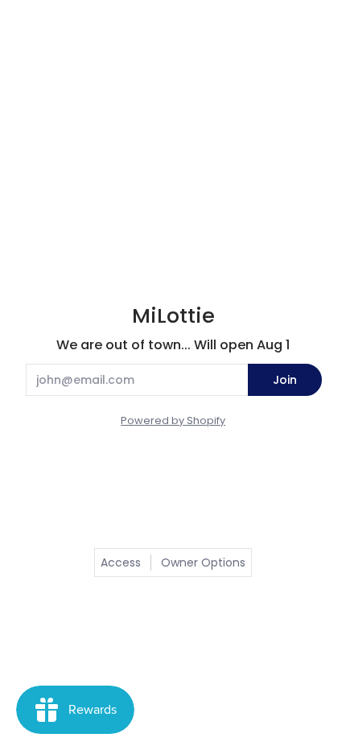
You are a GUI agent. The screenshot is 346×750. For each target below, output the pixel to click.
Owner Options (203, 562)
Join (285, 380)
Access (121, 562)
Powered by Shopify (173, 420)
